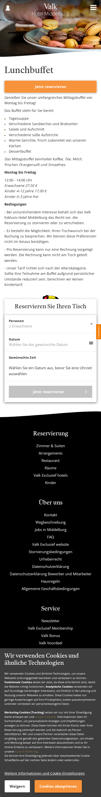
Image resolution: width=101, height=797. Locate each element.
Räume (50, 467)
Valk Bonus (50, 635)
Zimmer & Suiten (50, 445)
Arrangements (51, 453)
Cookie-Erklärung (26, 751)
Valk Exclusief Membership (50, 628)
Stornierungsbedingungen (50, 551)
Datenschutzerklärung (50, 566)
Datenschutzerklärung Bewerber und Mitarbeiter (50, 573)
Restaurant (50, 460)
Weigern (17, 786)
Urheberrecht (50, 559)
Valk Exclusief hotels (51, 475)
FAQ (50, 536)
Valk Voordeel (50, 642)
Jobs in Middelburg (50, 529)
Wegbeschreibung (51, 522)
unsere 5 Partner (46, 717)
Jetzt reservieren (50, 86)
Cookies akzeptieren (58, 786)
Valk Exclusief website (50, 544)
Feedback (98, 332)
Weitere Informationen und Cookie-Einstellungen (44, 773)
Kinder (50, 482)
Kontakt (50, 514)
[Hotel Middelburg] (50, 11)
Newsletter (50, 620)
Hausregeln (50, 581)
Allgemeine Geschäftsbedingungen (51, 588)
